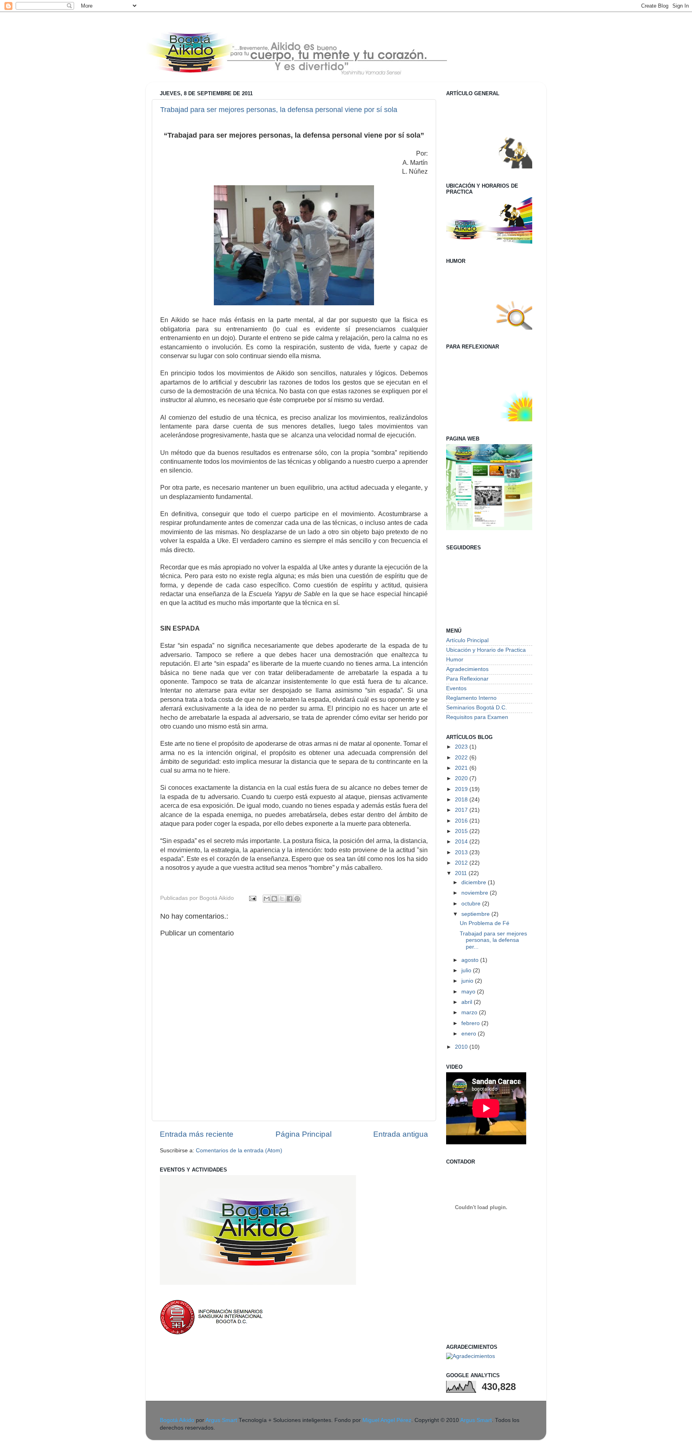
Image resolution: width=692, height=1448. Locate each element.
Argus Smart (221, 1420)
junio (468, 981)
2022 (462, 758)
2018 (462, 800)
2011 (462, 873)
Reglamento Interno (471, 698)
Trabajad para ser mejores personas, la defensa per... (493, 940)
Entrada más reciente (196, 1134)
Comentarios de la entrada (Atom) (239, 1151)
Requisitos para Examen (477, 717)
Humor (454, 660)
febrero (471, 1023)
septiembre (476, 914)
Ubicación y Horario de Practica (486, 650)
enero (469, 1034)
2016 (462, 821)
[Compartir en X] (282, 899)
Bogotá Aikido (177, 1420)
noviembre (475, 893)
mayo (469, 992)
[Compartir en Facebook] (290, 899)
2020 (462, 778)
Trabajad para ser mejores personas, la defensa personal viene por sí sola (278, 110)
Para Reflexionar (467, 679)
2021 (462, 768)
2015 (462, 831)
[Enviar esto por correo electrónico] (267, 899)
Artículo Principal (467, 640)
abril (467, 1002)
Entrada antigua (400, 1134)
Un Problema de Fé (484, 923)
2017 (462, 810)
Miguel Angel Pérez (386, 1420)
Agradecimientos (467, 669)
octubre (471, 904)
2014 (462, 842)
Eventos (456, 688)
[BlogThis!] (274, 899)
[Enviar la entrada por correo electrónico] (252, 898)
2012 (462, 863)
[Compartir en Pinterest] (297, 899)
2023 (462, 747)
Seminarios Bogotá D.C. (476, 708)
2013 (462, 852)
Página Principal (304, 1134)
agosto (470, 960)
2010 (462, 1047)
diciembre (474, 882)
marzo (470, 1012)
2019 (462, 789)
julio (467, 970)
